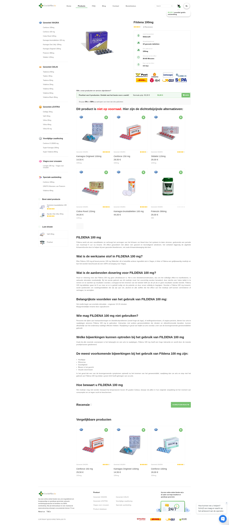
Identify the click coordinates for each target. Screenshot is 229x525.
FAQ (93, 6)
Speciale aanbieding (123, 505)
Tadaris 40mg (47, 76)
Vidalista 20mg (48, 84)
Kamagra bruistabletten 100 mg (54, 40)
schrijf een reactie (180, 405)
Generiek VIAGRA (100, 497)
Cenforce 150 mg (49, 32)
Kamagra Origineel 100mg (52, 49)
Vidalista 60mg (48, 93)
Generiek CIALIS (122, 497)
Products (81, 6)
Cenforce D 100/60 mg (50, 143)
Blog (104, 6)
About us (41, 511)
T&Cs (49, 511)
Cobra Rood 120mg (49, 36)
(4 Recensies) (148, 27)
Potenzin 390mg (48, 53)
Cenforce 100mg (48, 27)
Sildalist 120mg (48, 57)
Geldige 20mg (47, 112)
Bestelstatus (131, 6)
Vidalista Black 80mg (50, 97)
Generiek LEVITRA (100, 501)
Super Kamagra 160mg (51, 148)
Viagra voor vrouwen (101, 505)
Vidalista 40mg (48, 89)
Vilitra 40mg (47, 124)
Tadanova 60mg (48, 72)
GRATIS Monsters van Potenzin (54, 186)
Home (69, 6)
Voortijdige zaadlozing (124, 501)
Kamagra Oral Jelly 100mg (52, 44)
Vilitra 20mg (47, 120)
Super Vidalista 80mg (50, 152)
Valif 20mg (46, 116)
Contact (116, 6)
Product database (100, 509)
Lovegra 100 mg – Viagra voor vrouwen (53, 167)
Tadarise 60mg (48, 80)
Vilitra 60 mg (47, 129)
